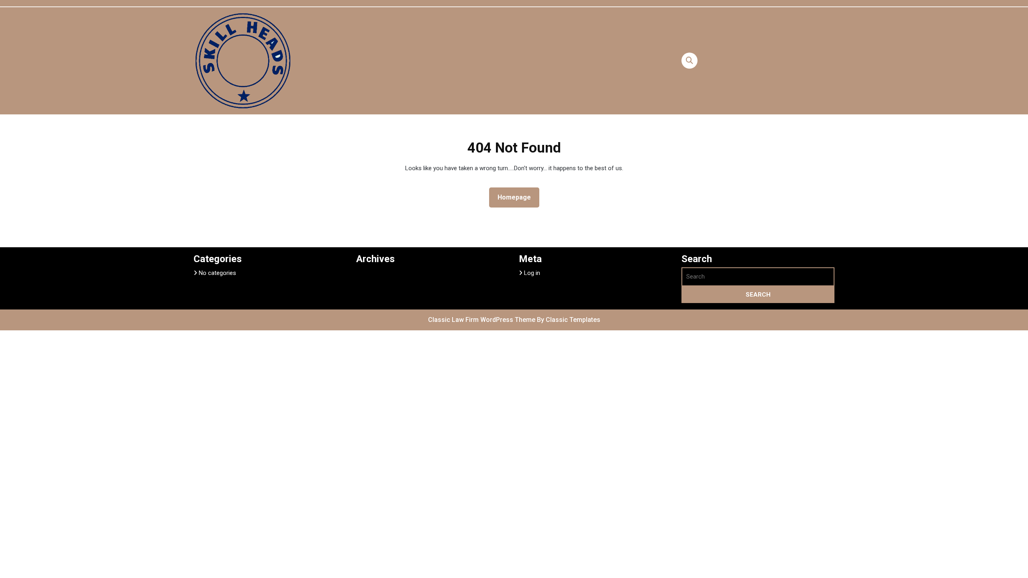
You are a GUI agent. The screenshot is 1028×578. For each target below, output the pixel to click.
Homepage (517, 197)
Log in (532, 273)
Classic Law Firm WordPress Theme (482, 320)
